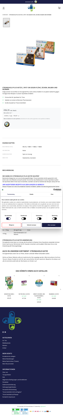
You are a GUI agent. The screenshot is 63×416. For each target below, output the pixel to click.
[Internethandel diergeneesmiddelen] (16, 411)
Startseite (5, 14)
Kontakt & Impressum (8, 397)
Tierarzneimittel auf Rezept (10, 394)
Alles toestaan (51, 225)
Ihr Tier (4, 340)
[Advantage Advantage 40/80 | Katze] (9, 283)
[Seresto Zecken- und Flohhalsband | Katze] (39, 283)
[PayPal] (33, 411)
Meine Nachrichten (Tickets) (10, 361)
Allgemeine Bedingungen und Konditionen (14, 380)
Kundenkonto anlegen (8, 356)
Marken (4, 345)
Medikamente (6, 343)
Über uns (5, 372)
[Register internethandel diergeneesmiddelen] (24, 411)
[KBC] (45, 411)
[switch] (24, 218)
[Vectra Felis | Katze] (24, 283)
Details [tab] (31, 194)
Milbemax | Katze (54, 294)
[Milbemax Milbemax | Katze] (54, 283)
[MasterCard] (48, 411)
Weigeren (11, 225)
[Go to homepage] (31, 7)
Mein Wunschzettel (8, 364)
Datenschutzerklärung (9, 384)
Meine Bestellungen (8, 359)
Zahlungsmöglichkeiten (9, 387)
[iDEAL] (31, 411)
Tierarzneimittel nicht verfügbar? (12, 392)
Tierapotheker (6, 375)
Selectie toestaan (31, 225)
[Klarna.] (35, 411)
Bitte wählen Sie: (8, 113)
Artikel (4, 348)
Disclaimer (5, 382)
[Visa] (50, 411)
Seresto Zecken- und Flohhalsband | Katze (39, 295)
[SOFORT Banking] (38, 411)
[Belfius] (43, 411)
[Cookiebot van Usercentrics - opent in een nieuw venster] (54, 190)
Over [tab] (52, 194)
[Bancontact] (40, 411)
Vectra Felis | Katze (24, 294)
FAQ (3, 377)
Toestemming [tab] (11, 194)
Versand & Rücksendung (9, 389)
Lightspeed (43, 406)
